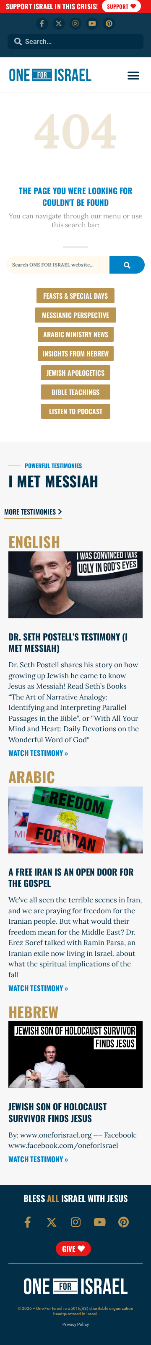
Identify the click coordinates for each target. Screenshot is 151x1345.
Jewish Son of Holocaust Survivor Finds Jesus (57, 1112)
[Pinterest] (109, 24)
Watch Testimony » (38, 753)
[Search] (127, 265)
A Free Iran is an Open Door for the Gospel (71, 877)
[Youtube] (92, 24)
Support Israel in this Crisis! (52, 6)
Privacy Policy (75, 1324)
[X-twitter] (59, 24)
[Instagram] (76, 24)
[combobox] (75, 41)
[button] (133, 76)
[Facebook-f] (42, 24)
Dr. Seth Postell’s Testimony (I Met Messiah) (68, 642)
